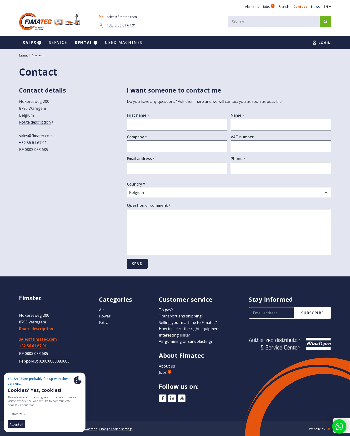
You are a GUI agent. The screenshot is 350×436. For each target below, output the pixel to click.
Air (101, 309)
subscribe (312, 313)
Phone (237, 158)
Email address (140, 158)
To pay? (166, 309)
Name (236, 115)
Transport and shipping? (181, 316)
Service (58, 42)
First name (137, 115)
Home (23, 55)
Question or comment (148, 205)
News (315, 6)
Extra (103, 322)
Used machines (123, 42)
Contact (300, 6)
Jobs (268, 6)
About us (252, 6)
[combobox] (279, 21)
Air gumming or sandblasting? (186, 341)
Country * (136, 184)
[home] (49, 21)
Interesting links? (174, 335)
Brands (284, 6)
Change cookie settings (116, 429)
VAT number (242, 137)
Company (136, 137)
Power (104, 316)
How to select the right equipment (189, 328)
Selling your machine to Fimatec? (188, 322)
